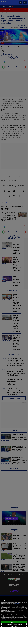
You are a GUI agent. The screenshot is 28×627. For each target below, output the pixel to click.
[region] (14, 611)
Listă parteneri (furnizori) (4, 619)
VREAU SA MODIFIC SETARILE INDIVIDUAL (14, 624)
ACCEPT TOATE (14, 622)
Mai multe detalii (17, 603)
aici (18, 608)
